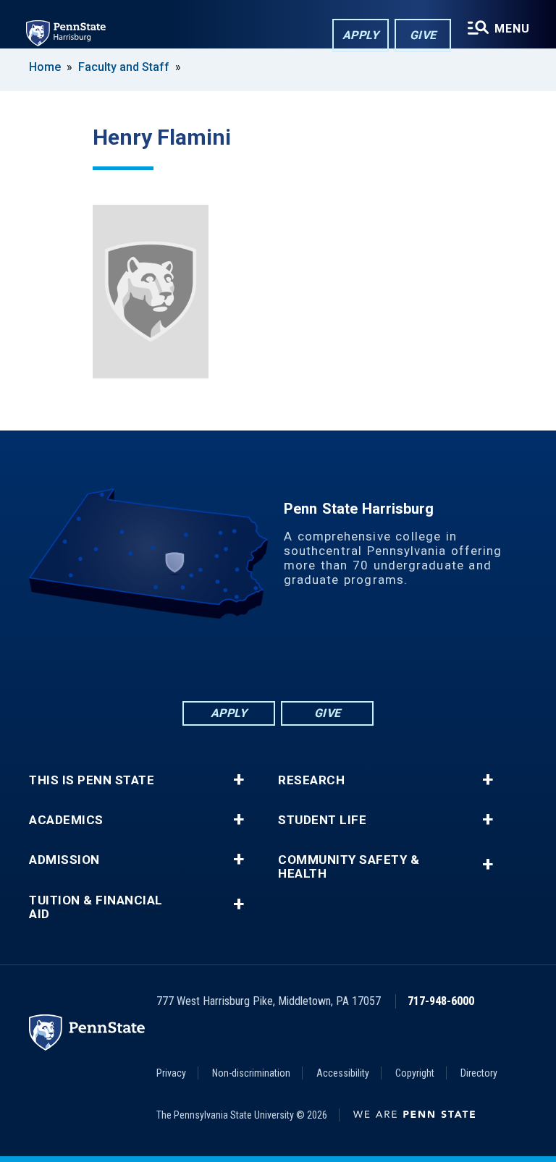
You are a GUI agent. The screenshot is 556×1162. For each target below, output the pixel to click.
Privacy (171, 1073)
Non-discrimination (251, 1073)
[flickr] (278, 659)
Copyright (414, 1073)
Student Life (322, 820)
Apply (360, 35)
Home (45, 67)
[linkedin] (240, 659)
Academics (66, 820)
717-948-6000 (441, 1001)
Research (311, 780)
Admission (64, 860)
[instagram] (353, 659)
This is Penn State (91, 780)
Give (423, 35)
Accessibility (342, 1073)
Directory (478, 1073)
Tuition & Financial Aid (96, 907)
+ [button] (238, 780)
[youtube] (316, 659)
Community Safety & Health (348, 867)
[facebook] (203, 659)
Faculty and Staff (125, 67)
